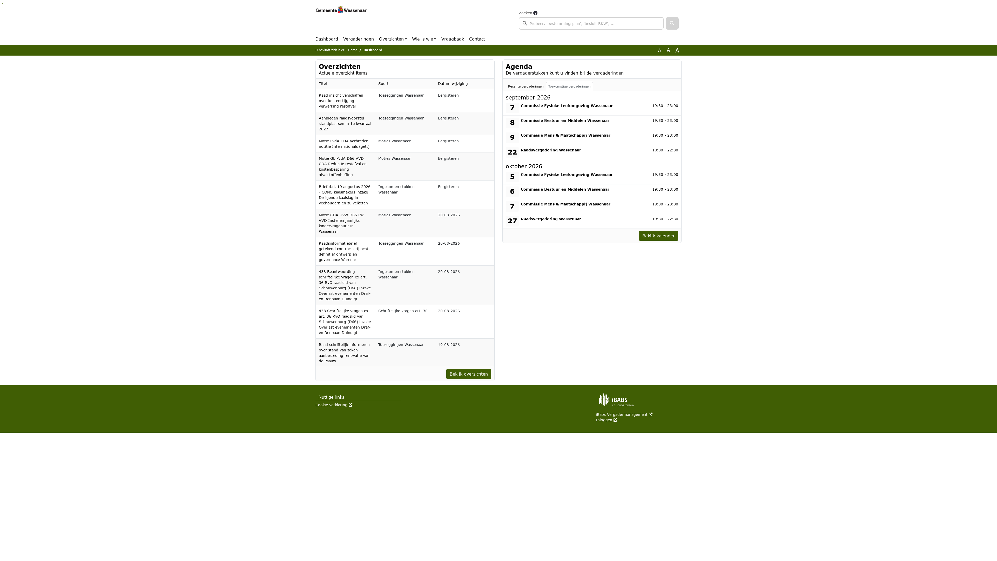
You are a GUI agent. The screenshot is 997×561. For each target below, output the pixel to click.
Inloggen (606, 420)
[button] (672, 23)
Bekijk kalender (658, 235)
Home (352, 50)
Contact (477, 38)
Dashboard (326, 38)
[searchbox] (591, 23)
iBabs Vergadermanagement (624, 414)
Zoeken (525, 13)
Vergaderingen (358, 38)
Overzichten (391, 38)
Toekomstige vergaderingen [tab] (569, 86)
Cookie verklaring (333, 405)
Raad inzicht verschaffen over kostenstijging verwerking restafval (341, 100)
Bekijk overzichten (469, 373)
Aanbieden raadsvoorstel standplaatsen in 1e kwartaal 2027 (345, 123)
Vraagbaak (452, 38)
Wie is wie (422, 38)
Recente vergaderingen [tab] (526, 86)
